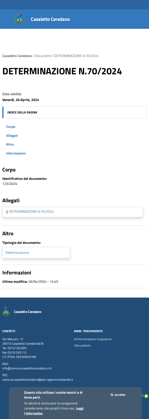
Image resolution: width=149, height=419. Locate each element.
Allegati (12, 135)
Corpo (10, 126)
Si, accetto (118, 394)
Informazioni (16, 153)
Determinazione (17, 252)
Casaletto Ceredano (50, 19)
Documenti (43, 55)
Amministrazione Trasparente (93, 339)
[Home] (20, 19)
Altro (10, 144)
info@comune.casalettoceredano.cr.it (27, 368)
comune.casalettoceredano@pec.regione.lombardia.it (37, 379)
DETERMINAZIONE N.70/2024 (76, 55)
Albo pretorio (82, 345)
